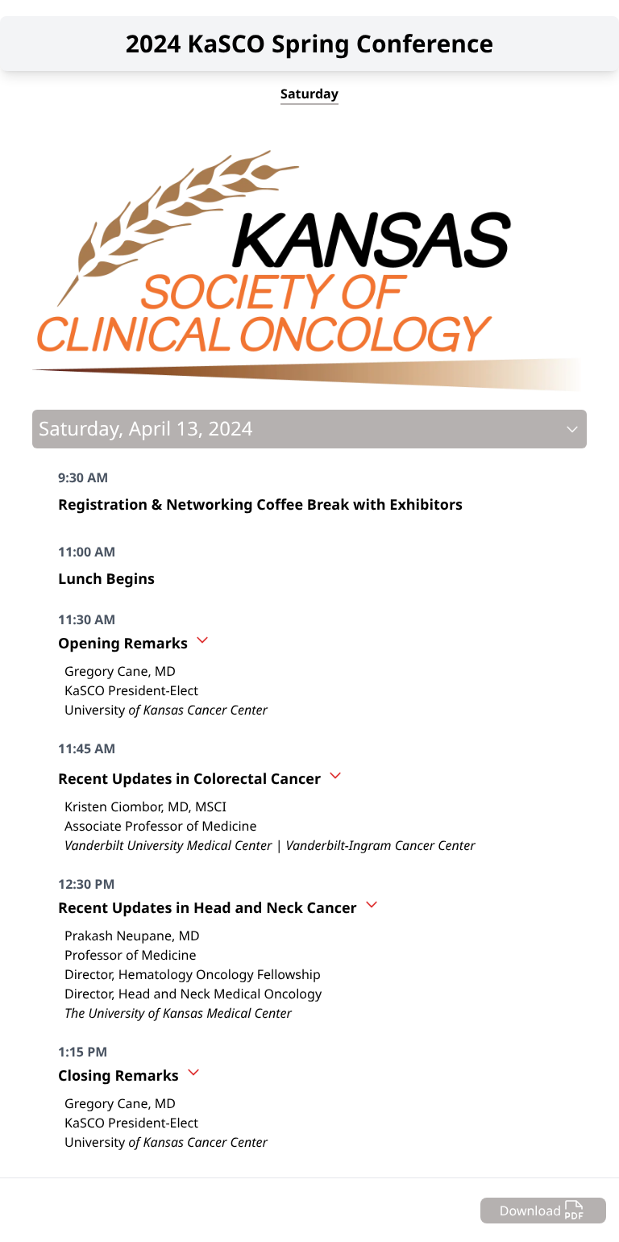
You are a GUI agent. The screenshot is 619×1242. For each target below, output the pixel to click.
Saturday (309, 93)
